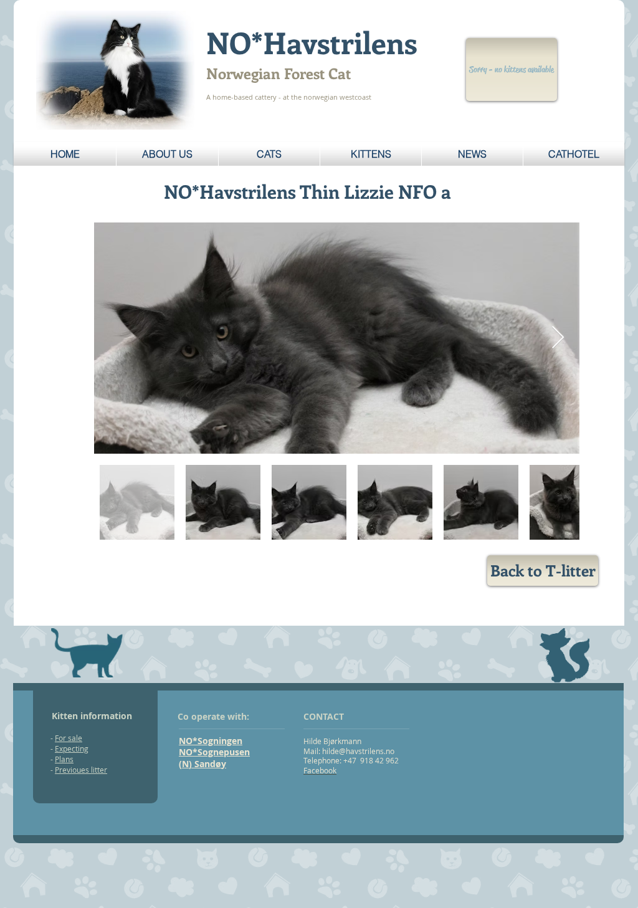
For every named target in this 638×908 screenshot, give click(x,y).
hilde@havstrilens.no (358, 751)
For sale (68, 738)
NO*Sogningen (210, 741)
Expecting (71, 748)
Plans (64, 759)
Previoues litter (81, 770)
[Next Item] (558, 338)
